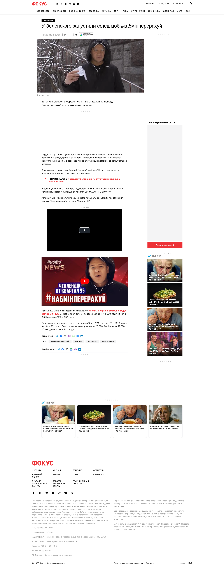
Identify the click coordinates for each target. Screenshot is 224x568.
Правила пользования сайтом (39, 483)
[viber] (59, 493)
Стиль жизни (138, 11)
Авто (179, 11)
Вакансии (98, 474)
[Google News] (74, 3)
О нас (76, 474)
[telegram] (46, 493)
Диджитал (168, 11)
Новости (36, 470)
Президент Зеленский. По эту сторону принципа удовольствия (84, 180)
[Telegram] (61, 3)
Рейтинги (178, 4)
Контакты (149, 563)
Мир (116, 11)
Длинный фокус (37, 475)
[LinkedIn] (78, 3)
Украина (106, 11)
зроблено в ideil (186, 563)
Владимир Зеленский (60, 341)
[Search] (191, 3)
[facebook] (33, 493)
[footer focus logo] (43, 463)
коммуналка (108, 341)
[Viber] (70, 3)
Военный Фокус (77, 11)
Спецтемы (164, 4)
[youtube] (52, 493)
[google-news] (65, 493)
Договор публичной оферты (58, 483)
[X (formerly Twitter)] (57, 3)
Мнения (150, 4)
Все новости (43, 11)
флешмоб (92, 341)
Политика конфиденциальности (128, 563)
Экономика (154, 11)
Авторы (56, 474)
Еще (188, 11)
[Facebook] (53, 3)
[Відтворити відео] (85, 281)
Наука (125, 11)
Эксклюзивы (59, 11)
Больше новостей (165, 245)
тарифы (79, 341)
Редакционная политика (81, 482)
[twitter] (40, 493)
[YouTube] (65, 3)
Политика (94, 11)
